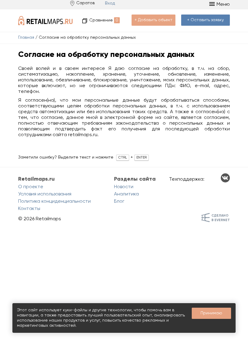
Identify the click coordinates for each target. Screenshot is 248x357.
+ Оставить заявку (205, 20)
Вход (110, 3)
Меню (223, 4)
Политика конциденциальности (54, 201)
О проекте (30, 187)
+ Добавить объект (153, 20)
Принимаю (211, 313)
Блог (119, 201)
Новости (123, 187)
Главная (26, 37)
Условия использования (44, 194)
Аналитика (126, 194)
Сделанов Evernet (220, 218)
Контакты (29, 208)
